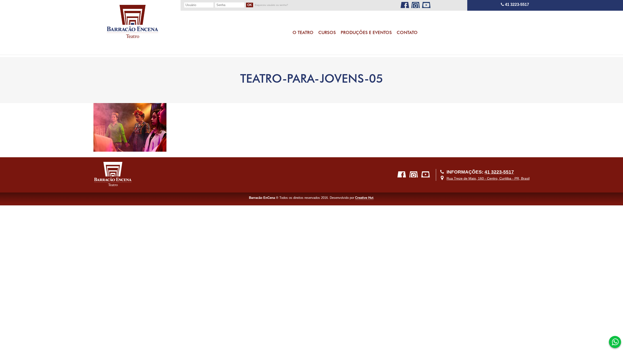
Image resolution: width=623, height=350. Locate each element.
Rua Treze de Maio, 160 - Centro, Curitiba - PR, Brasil (488, 178)
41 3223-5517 (516, 4)
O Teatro (303, 32)
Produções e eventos (366, 32)
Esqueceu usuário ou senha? (271, 5)
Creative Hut (364, 198)
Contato (407, 32)
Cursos (327, 32)
